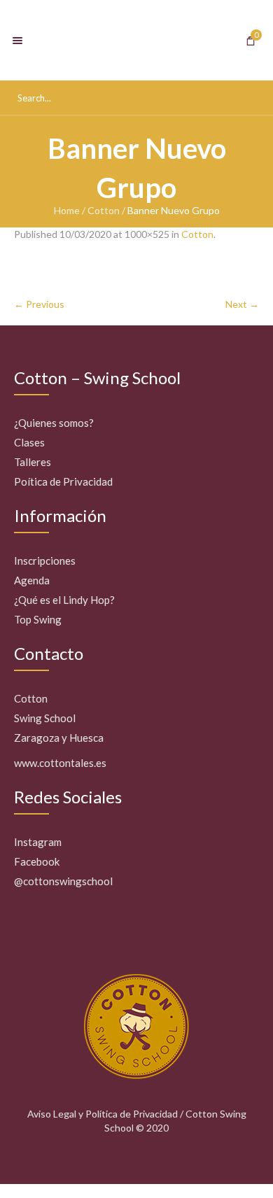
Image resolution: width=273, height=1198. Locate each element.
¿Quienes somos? (54, 422)
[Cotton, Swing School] (136, 40)
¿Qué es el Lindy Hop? (64, 599)
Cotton (104, 210)
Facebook (36, 861)
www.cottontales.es (60, 762)
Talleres (32, 462)
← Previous (39, 304)
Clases (29, 442)
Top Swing (38, 619)
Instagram (38, 842)
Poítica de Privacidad (63, 481)
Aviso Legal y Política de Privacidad (102, 1114)
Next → (242, 304)
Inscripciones (45, 560)
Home (67, 210)
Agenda (32, 580)
